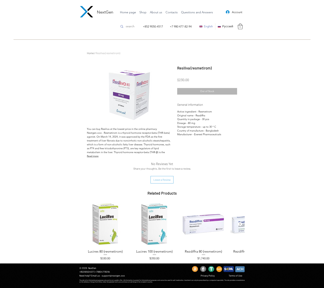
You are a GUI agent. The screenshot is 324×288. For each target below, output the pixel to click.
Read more (93, 155)
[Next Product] (240, 224)
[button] (240, 26)
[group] (162, 231)
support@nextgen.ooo (113, 275)
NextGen (105, 12)
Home (90, 53)
